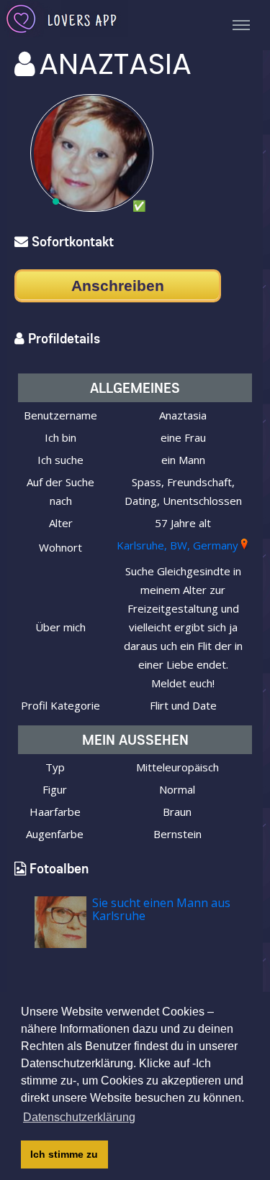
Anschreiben (117, 285)
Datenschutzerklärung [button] (79, 1117)
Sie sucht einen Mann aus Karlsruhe (161, 909)
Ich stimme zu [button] (64, 1154)
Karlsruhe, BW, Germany (177, 545)
